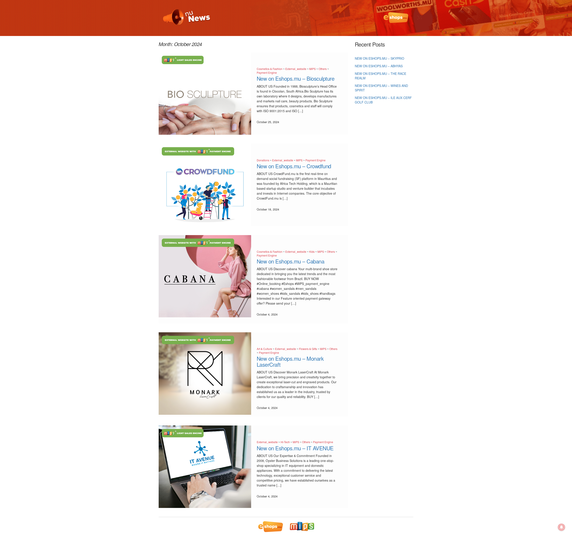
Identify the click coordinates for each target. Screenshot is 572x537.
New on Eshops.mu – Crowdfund (294, 166)
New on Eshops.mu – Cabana (290, 261)
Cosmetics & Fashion (269, 69)
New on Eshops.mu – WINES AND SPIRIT (381, 87)
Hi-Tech (285, 442)
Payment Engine (267, 72)
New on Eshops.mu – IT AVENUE (295, 448)
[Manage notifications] (561, 527)
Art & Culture (264, 349)
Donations (263, 160)
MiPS (312, 69)
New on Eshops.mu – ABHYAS (379, 66)
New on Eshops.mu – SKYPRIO (379, 58)
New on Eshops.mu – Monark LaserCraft (290, 361)
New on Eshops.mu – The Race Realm (380, 75)
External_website (295, 69)
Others (323, 69)
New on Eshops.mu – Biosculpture (295, 78)
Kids (312, 251)
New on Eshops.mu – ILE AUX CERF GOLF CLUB (383, 99)
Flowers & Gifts (308, 349)
